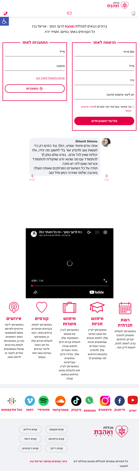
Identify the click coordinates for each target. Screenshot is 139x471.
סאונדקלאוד (60, 410)
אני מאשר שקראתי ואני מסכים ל (106, 109)
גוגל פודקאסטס (11, 410)
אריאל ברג (36, 461)
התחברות (32, 88)
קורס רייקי (56, 448)
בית (65, 461)
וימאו (29, 410)
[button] (4, 21)
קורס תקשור (56, 429)
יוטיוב (133, 410)
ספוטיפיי (43, 410)
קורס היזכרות (56, 439)
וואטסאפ (90, 410)
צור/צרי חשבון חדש (104, 121)
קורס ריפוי (30, 439)
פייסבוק (119, 410)
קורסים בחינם (52, 461)
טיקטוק (76, 410)
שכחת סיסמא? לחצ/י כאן (50, 78)
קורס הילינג (30, 429)
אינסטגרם (105, 410)
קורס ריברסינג (30, 448)
